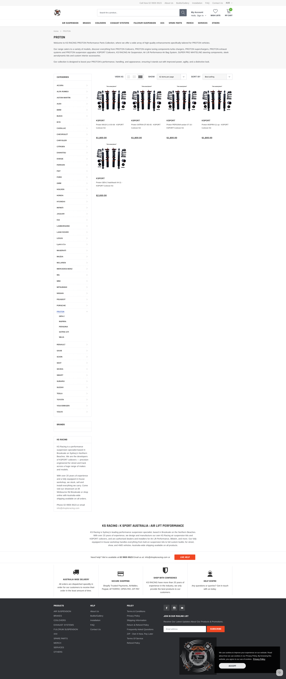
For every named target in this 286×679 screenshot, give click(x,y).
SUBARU (61, 381)
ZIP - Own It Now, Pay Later (140, 634)
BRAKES (87, 23)
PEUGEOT (61, 299)
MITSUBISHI (62, 287)
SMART (60, 375)
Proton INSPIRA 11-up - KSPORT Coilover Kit (215, 126)
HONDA (60, 195)
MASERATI (61, 250)
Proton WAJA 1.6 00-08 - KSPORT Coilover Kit (110, 126)
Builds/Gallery (182, 3)
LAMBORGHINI (63, 226)
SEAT (59, 363)
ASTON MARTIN (63, 98)
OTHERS (216, 23)
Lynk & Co (61, 244)
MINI (58, 281)
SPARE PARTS (175, 23)
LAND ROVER (63, 232)
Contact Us (217, 3)
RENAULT (61, 345)
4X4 (162, 23)
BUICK (60, 116)
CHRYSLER (62, 140)
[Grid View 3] (134, 77)
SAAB (59, 351)
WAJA (61, 337)
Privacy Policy (133, 616)
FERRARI (61, 165)
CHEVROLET (62, 134)
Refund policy (133, 643)
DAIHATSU (61, 153)
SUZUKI (60, 387)
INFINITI (60, 208)
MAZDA (60, 257)
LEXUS (60, 238)
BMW (59, 110)
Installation (197, 3)
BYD (59, 122)
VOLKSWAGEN (63, 406)
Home (56, 31)
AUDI (59, 104)
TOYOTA (60, 400)
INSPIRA (62, 321)
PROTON (67, 31)
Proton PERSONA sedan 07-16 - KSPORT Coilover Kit (180, 126)
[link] (111, 101)
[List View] (128, 77)
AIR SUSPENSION (70, 23)
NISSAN (60, 293)
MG (58, 275)
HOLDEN (60, 189)
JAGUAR (60, 214)
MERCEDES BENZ (64, 269)
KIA (58, 220)
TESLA (60, 393)
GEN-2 (61, 316)
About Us (169, 3)
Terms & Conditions (136, 611)
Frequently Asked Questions (140, 629)
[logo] (57, 12)
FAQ (207, 3)
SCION (59, 357)
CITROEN (61, 147)
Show (151, 76)
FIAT (58, 171)
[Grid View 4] (140, 77)
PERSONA (63, 327)
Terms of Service (135, 638)
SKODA (60, 369)
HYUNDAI (61, 202)
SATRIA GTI (64, 332)
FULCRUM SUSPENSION (145, 23)
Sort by (195, 76)
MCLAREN (61, 263)
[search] (183, 12)
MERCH (189, 23)
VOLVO (60, 412)
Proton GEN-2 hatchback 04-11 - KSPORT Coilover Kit (109, 184)
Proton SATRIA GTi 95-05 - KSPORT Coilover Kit (145, 126)
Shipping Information (136, 620)
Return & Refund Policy (138, 625)
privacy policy (259, 659)
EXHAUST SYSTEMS (119, 23)
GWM (59, 183)
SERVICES (202, 23)
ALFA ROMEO (63, 92)
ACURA (60, 85)
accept (232, 666)
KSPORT (100, 120)
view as (119, 76)
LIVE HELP (185, 557)
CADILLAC (61, 128)
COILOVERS (100, 23)
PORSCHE (61, 305)
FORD (59, 177)
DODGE (60, 159)
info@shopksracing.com (68, 508)
